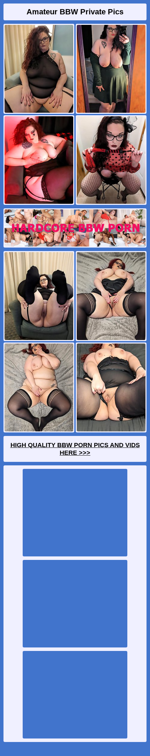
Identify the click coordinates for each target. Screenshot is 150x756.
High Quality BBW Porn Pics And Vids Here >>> (75, 449)
